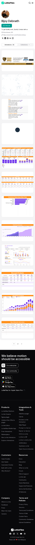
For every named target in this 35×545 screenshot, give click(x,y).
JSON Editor (23, 443)
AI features (22, 492)
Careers (4, 514)
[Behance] (10, 38)
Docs (20, 459)
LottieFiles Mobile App (8, 428)
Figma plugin (5, 417)
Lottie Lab (22, 477)
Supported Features (25, 486)
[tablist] (17, 44)
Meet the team (6, 511)
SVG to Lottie (23, 434)
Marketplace (5, 434)
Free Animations (6, 431)
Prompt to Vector (25, 428)
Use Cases (4, 462)
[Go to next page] (21, 344)
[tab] (10, 44)
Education (22, 462)
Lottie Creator (6, 414)
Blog (20, 465)
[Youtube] (21, 534)
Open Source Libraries (26, 449)
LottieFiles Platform (7, 411)
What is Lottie (23, 468)
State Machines (24, 483)
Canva (21, 417)
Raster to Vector (24, 431)
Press (3, 508)
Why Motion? (5, 471)
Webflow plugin (24, 414)
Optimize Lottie (24, 446)
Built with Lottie (6, 468)
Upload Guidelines (25, 522)
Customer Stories (7, 465)
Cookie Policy (23, 516)
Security (21, 507)
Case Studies (5, 459)
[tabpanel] (17, 194)
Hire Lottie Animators (8, 437)
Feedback (4, 505)
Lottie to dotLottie (25, 440)
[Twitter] (3, 38)
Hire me (7, 25)
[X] (17, 534)
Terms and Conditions (26, 510)
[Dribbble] (8, 38)
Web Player (22, 425)
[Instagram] (13, 38)
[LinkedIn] (5, 38)
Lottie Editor (5, 425)
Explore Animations (7, 440)
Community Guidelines (26, 519)
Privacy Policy (23, 504)
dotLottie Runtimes (25, 489)
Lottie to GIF (23, 437)
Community (22, 480)
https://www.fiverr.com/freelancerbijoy (14, 35)
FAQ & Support (24, 474)
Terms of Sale (23, 513)
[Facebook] (10, 534)
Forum (21, 471)
